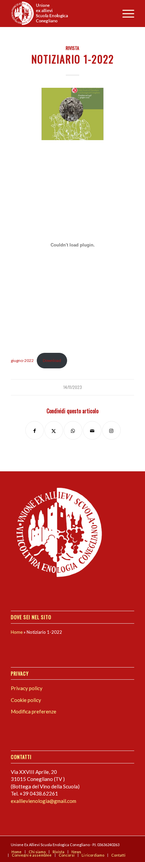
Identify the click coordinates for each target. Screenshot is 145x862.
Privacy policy (26, 688)
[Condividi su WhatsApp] (73, 430)
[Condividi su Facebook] (34, 430)
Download (52, 360)
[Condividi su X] (54, 430)
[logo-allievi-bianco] (60, 13)
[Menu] (125, 13)
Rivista (72, 48)
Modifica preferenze (33, 711)
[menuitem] (125, 13)
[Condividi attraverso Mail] (92, 430)
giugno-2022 (22, 360)
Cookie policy (26, 700)
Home (17, 632)
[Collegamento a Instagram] (111, 430)
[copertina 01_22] (72, 114)
